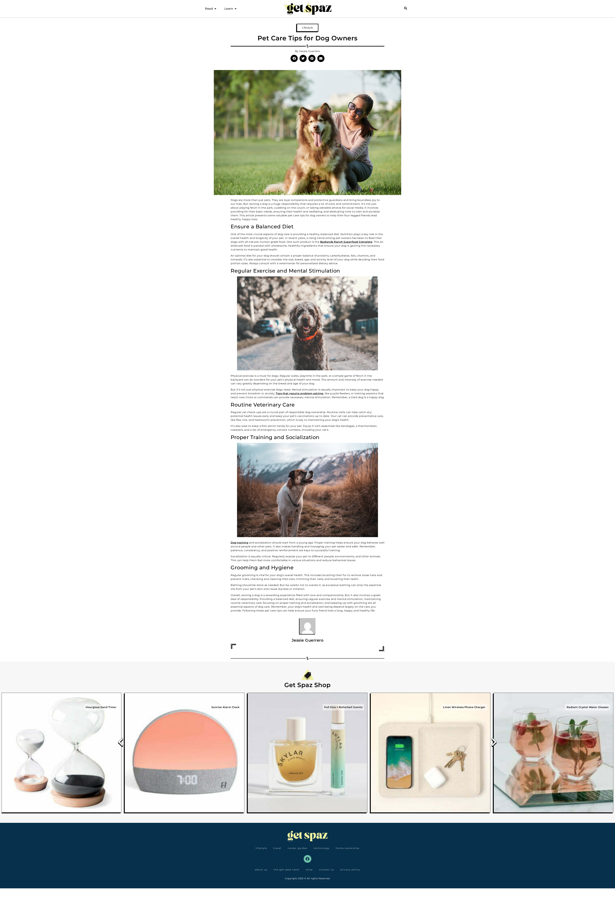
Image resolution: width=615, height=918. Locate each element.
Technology (321, 848)
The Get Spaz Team (286, 869)
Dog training (239, 542)
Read (209, 8)
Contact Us (326, 869)
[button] (294, 58)
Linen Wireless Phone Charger (464, 707)
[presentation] (121, 743)
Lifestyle (307, 27)
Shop (309, 869)
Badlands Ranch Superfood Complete (346, 241)
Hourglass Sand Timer (101, 707)
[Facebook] (307, 859)
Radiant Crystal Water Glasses (588, 707)
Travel (277, 848)
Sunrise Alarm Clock (225, 707)
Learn (228, 8)
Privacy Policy (350, 869)
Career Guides (297, 848)
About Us (261, 869)
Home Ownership (347, 848)
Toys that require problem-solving (299, 393)
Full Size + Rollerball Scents (343, 707)
